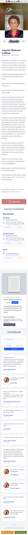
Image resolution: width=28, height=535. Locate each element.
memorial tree (19, 189)
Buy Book (15, 302)
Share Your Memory (9, 324)
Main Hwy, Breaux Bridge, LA (13, 255)
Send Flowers (19, 257)
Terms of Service (18, 528)
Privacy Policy (10, 528)
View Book (7, 302)
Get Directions (8, 227)
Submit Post (14, 349)
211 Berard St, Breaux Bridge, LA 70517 (15, 224)
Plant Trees (19, 227)
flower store (18, 191)
